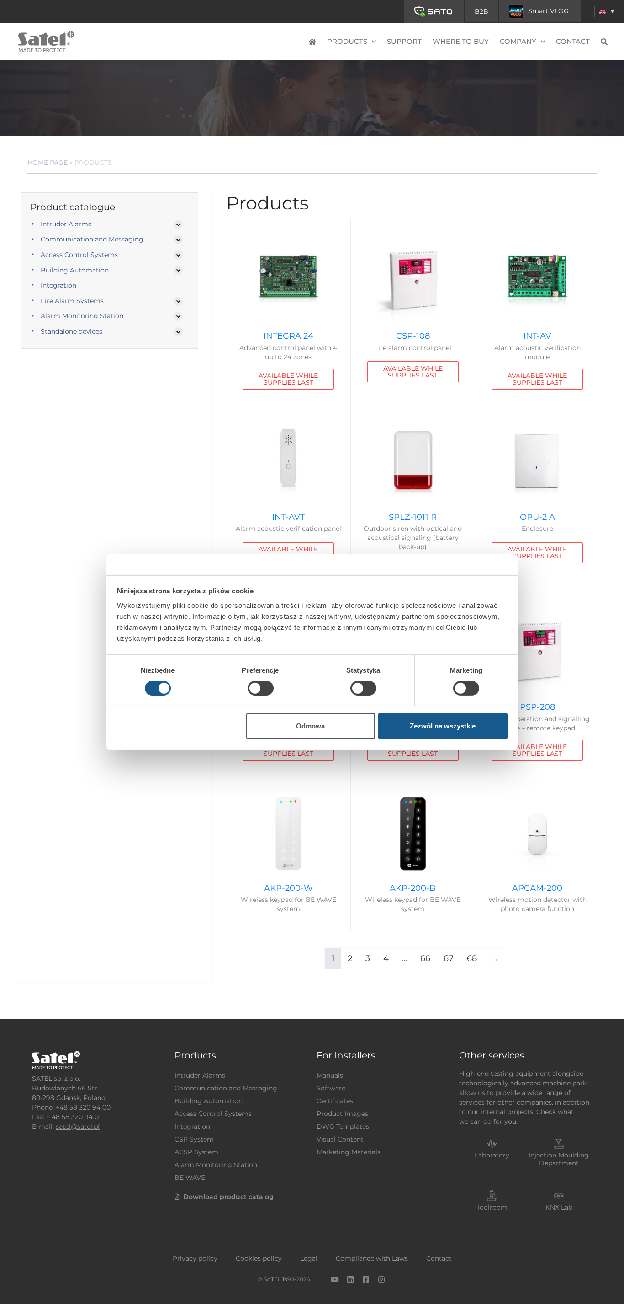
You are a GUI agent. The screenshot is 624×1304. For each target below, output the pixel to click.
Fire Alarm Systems (72, 301)
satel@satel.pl (78, 1126)
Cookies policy (259, 1258)
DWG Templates (343, 1126)
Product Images (342, 1114)
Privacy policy (195, 1258)
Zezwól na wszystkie (443, 726)
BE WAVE (190, 1177)
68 (472, 958)
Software (331, 1088)
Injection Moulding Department (559, 1159)
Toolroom (492, 1207)
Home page (47, 162)
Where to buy (461, 41)
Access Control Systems (79, 255)
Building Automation (75, 270)
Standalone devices (71, 331)
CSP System (194, 1139)
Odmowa (310, 726)
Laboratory (492, 1155)
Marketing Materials (349, 1152)
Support (404, 41)
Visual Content (340, 1139)
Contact (573, 41)
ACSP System (196, 1152)
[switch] (261, 688)
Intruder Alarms (66, 224)
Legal (308, 1258)
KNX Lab (558, 1207)
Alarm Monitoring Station (82, 316)
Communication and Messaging (92, 239)
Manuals (330, 1075)
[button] (606, 11)
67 (449, 958)
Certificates (335, 1101)
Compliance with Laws (372, 1258)
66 (425, 958)
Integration (58, 285)
